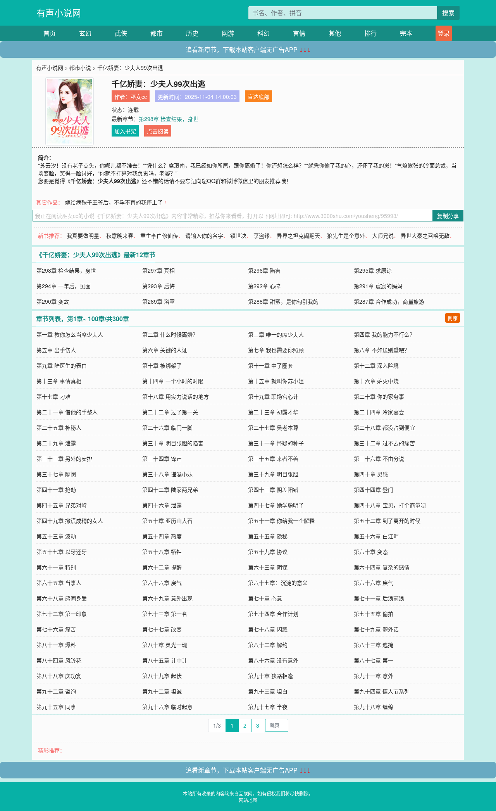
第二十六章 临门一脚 (167, 427)
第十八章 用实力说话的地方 (175, 396)
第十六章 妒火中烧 (376, 381)
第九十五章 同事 (56, 707)
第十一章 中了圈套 (270, 365)
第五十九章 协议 (268, 551)
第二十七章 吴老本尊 (273, 427)
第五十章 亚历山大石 (167, 520)
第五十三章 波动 (56, 536)
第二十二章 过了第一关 (170, 412)
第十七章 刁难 (53, 396)
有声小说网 (58, 12)
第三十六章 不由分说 (379, 458)
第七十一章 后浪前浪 (379, 598)
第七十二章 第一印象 (61, 613)
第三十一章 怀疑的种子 (276, 443)
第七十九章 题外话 (376, 629)
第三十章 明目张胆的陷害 (172, 443)
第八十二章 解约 (268, 644)
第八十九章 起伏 (162, 676)
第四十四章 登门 (373, 489)
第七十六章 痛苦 (56, 629)
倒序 (453, 318)
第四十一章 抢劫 (56, 489)
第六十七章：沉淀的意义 (278, 582)
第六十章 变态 (371, 551)
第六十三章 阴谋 (268, 567)
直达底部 (258, 96)
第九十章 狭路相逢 (270, 676)
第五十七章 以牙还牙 (61, 551)
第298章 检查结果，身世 (168, 119)
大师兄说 (383, 235)
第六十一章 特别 (56, 567)
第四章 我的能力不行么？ (384, 334)
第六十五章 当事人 (58, 582)
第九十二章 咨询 (56, 691)
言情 (299, 33)
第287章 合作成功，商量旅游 (389, 301)
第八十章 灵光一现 (164, 644)
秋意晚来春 (119, 235)
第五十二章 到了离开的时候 (387, 520)
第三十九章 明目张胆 (273, 474)
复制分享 (448, 216)
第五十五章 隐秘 (268, 536)
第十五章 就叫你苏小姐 (276, 381)
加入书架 (125, 131)
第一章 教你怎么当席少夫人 (69, 334)
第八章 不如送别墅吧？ (382, 350)
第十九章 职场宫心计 (273, 396)
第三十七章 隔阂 (56, 474)
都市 (156, 33)
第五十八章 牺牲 (162, 551)
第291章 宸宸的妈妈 (378, 286)
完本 (406, 33)
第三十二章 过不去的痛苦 (384, 443)
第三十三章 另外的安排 (64, 458)
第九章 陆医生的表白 (61, 365)
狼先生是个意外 (346, 235)
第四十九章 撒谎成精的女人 (69, 520)
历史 (192, 33)
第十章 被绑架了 (162, 365)
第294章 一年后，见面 (63, 286)
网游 (228, 33)
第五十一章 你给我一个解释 (281, 520)
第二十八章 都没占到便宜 (384, 427)
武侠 (121, 33)
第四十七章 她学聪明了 (276, 505)
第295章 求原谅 (373, 270)
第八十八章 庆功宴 (58, 676)
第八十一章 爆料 (56, 644)
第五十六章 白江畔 (376, 536)
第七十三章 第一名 (164, 613)
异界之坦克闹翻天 (298, 235)
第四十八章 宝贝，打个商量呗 (390, 505)
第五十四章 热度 (162, 536)
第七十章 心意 (265, 598)
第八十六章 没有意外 (273, 660)
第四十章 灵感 (371, 474)
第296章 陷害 (264, 270)
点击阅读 (158, 131)
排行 (370, 33)
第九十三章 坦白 (268, 691)
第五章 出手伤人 (56, 350)
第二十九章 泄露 (56, 443)
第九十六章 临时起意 (167, 707)
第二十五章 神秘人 (58, 427)
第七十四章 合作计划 (273, 613)
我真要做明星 (83, 235)
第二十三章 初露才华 (273, 412)
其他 (335, 33)
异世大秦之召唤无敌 (425, 235)
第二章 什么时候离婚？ (170, 334)
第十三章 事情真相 (58, 381)
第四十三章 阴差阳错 (273, 489)
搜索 (448, 12)
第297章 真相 (158, 270)
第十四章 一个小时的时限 (172, 381)
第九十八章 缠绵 (373, 707)
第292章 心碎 (264, 286)
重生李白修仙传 (159, 235)
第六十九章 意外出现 (167, 598)
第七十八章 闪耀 (268, 629)
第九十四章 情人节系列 (382, 691)
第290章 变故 (52, 301)
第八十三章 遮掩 (373, 644)
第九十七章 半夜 (268, 707)
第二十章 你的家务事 (379, 396)
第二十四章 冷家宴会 (379, 412)
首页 (49, 33)
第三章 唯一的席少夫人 (276, 334)
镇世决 (238, 235)
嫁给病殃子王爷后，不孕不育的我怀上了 (114, 202)
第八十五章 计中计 (164, 660)
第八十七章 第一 (373, 660)
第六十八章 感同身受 (61, 598)
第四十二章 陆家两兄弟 (170, 489)
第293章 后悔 (158, 286)
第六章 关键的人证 (164, 350)
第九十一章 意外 (373, 676)
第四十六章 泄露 (162, 505)
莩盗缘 (261, 235)
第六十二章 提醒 (162, 567)
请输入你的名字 (204, 235)
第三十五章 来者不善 (273, 458)
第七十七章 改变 (162, 629)
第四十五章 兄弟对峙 (61, 505)
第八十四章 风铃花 (58, 660)
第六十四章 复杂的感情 (382, 567)
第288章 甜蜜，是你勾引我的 (283, 301)
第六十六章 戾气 (162, 582)
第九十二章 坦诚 (162, 691)
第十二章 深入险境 (376, 365)
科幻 (263, 33)
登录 (443, 33)
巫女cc (139, 96)
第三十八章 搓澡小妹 (167, 474)
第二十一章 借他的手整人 (67, 412)
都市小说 (80, 67)
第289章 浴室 (158, 301)
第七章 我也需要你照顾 (276, 350)
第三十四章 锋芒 (162, 458)
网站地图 (248, 800)
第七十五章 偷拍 (373, 613)
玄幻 (85, 33)
